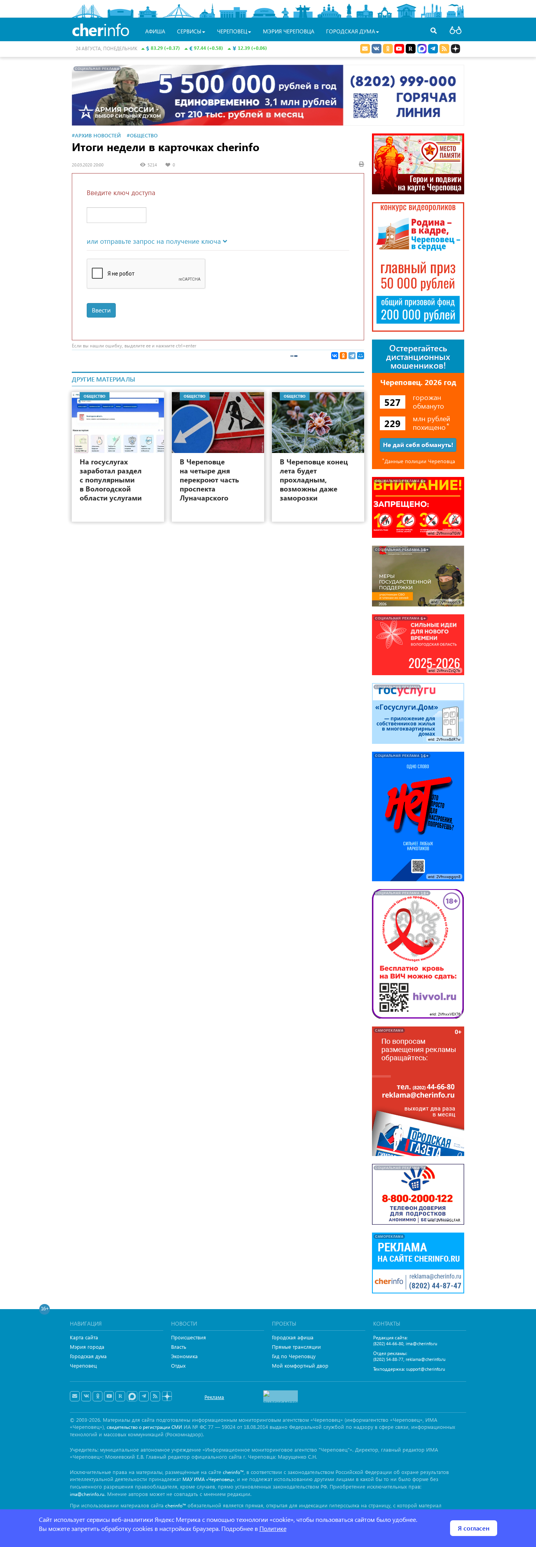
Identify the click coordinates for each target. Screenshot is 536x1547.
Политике (272, 1528)
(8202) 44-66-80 (388, 1343)
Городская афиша (293, 1337)
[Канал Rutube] (411, 48)
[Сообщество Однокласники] (388, 48)
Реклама (214, 1397)
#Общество (142, 135)
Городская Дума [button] (350, 31)
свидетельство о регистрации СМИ (144, 1427)
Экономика (184, 1356)
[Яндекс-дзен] (166, 1396)
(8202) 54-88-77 (388, 1359)
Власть (178, 1346)
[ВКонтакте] (334, 355)
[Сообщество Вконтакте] (86, 1396)
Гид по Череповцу (293, 1356)
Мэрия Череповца (288, 31)
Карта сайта (84, 1337)
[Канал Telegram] (144, 1396)
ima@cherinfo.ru (421, 1343)
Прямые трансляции (296, 1346)
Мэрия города (87, 1346)
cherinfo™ (233, 1472)
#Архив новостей (96, 135)
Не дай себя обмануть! (418, 444)
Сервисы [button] (189, 31)
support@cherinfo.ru (425, 1369)
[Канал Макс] (422, 49)
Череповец (83, 1365)
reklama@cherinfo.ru (425, 1359)
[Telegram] (352, 355)
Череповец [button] (232, 31)
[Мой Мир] (360, 355)
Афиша (155, 31)
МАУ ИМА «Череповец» (208, 1479)
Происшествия (188, 1337)
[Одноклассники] (343, 355)
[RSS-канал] (155, 1396)
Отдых (178, 1365)
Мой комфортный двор (300, 1365)
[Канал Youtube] (399, 48)
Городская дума (88, 1356)
